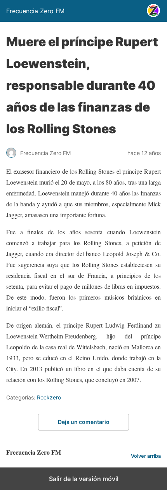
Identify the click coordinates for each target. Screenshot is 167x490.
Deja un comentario (84, 422)
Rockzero (49, 397)
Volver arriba (146, 456)
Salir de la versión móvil (83, 479)
